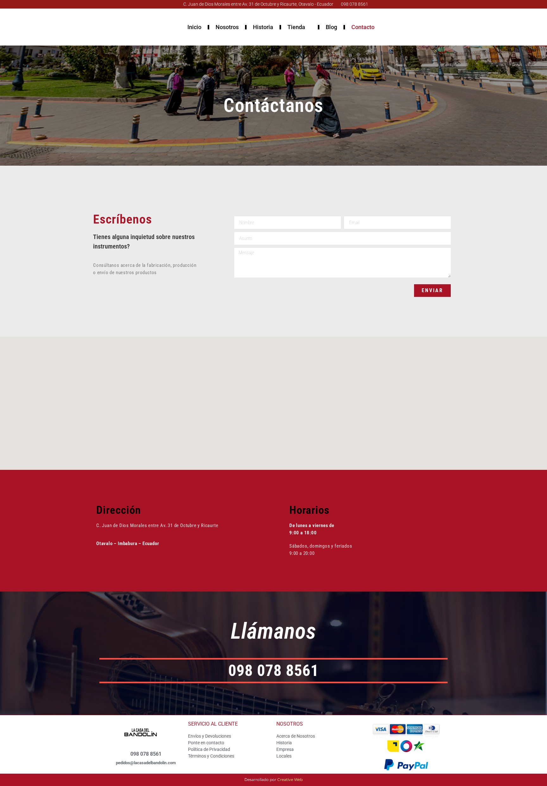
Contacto (362, 27)
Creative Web (290, 779)
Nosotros (227, 27)
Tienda (296, 27)
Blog (331, 27)
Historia (263, 27)
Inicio (194, 27)
